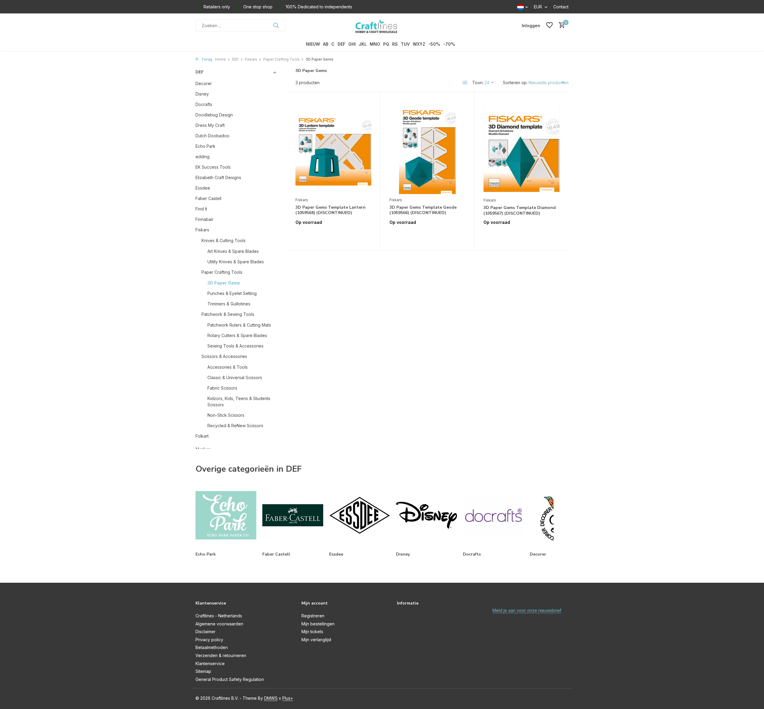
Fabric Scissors (222, 387)
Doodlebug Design (214, 114)
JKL (363, 44)
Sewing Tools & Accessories (235, 345)
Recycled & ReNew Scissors (235, 425)
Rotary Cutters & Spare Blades (237, 335)
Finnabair (204, 219)
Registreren (312, 615)
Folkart (202, 436)
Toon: (477, 82)
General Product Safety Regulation (229, 679)
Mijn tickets (312, 631)
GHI (352, 44)
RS (395, 44)
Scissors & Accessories (224, 356)
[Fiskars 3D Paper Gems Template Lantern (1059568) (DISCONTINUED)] (333, 147)
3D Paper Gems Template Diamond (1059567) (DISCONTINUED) (519, 210)
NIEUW (313, 44)
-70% (449, 44)
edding (202, 156)
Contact (561, 6)
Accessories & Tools (227, 367)
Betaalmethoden (211, 647)
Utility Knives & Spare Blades (235, 261)
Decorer (203, 83)
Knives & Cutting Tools (223, 240)
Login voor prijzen (333, 234)
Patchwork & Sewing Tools (227, 314)
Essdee (202, 187)
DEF (341, 44)
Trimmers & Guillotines (228, 303)
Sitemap (203, 671)
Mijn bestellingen (318, 623)
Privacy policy (209, 639)
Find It (201, 208)
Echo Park (205, 146)
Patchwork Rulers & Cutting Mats (239, 324)
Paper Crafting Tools (281, 59)
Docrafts (203, 104)
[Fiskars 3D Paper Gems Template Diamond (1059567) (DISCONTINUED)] (521, 147)
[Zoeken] (276, 25)
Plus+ (287, 698)
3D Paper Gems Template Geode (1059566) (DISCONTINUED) (423, 210)
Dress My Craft (210, 125)
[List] (465, 82)
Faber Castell (208, 198)
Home (220, 59)
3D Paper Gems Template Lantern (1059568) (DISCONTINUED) (330, 210)
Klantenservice (210, 663)
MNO (375, 44)
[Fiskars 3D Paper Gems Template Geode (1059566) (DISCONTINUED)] (427, 147)
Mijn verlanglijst (316, 639)
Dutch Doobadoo (212, 135)
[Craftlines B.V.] (382, 25)
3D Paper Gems (223, 282)
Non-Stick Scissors (225, 415)
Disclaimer (205, 631)
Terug (206, 59)
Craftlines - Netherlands (218, 615)
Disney (202, 93)
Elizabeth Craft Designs (218, 177)
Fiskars (251, 59)
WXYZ (419, 44)
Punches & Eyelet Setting (232, 293)
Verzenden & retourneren (220, 655)
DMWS (271, 698)
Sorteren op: (515, 82)
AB (325, 44)
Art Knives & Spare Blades (233, 251)
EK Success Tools (213, 167)
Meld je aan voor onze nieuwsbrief (526, 610)
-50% (434, 44)
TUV (405, 44)
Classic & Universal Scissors (234, 377)
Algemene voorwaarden (219, 623)
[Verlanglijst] (549, 25)
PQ (386, 44)
